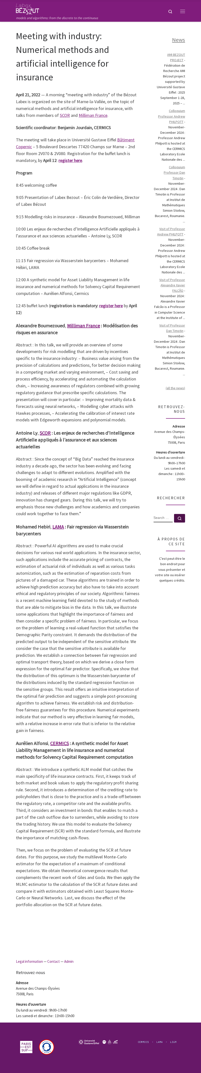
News (178, 39)
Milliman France (93, 115)
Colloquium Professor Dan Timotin (174, 172)
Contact (53, 961)
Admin (69, 961)
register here (70, 160)
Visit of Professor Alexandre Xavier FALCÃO (172, 285)
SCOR (65, 115)
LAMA (58, 527)
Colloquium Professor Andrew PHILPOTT (171, 116)
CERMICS (59, 743)
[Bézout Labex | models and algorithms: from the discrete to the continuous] (27, 8)
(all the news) (175, 388)
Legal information (29, 961)
